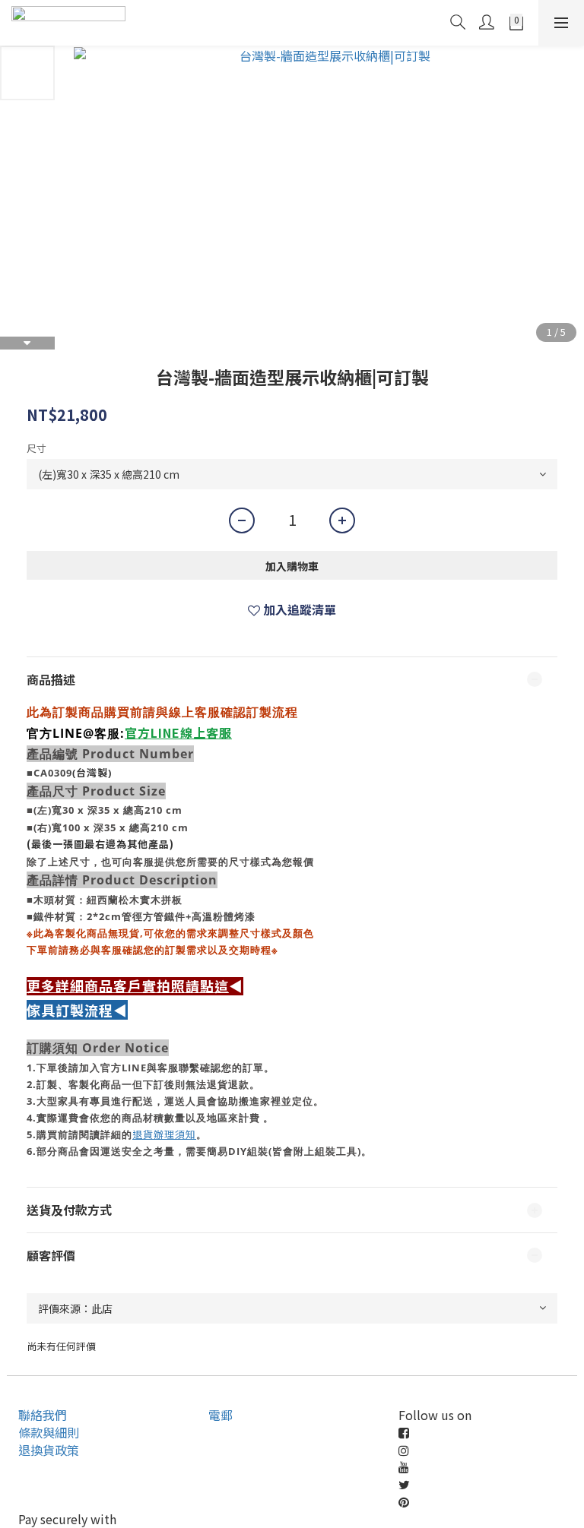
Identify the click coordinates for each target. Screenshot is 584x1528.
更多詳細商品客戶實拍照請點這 (128, 986)
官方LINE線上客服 (178, 732)
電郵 (220, 1415)
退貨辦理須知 (164, 1134)
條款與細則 (48, 1432)
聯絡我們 (42, 1415)
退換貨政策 (48, 1450)
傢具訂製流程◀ (77, 1010)
